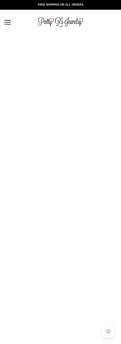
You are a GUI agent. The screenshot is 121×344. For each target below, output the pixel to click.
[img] (41, 128)
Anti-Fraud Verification (61, 235)
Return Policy (60, 218)
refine (17, 70)
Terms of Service (60, 298)
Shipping (60, 227)
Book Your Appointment (60, 176)
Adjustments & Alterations (60, 210)
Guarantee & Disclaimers (60, 184)
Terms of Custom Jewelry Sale (60, 289)
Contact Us (61, 159)
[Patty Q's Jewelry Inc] (60, 31)
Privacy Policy (60, 281)
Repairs (60, 201)
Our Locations (60, 167)
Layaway (60, 193)
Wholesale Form (60, 306)
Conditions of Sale (60, 272)
